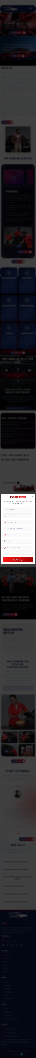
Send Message (18, 560)
